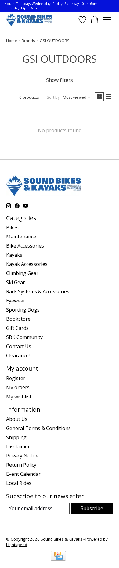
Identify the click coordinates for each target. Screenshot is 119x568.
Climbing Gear (22, 273)
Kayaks (14, 255)
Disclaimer (18, 446)
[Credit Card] (58, 556)
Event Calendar (23, 474)
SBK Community (24, 337)
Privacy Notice (22, 455)
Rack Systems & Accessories (37, 291)
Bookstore (18, 319)
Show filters (59, 80)
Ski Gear (15, 282)
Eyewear (15, 300)
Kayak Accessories (27, 264)
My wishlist (18, 396)
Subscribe (92, 508)
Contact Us (18, 346)
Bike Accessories (25, 245)
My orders (18, 387)
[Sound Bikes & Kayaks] (29, 19)
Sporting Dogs (23, 309)
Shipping (16, 437)
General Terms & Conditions (38, 428)
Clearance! (18, 355)
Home (11, 40)
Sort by (53, 97)
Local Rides (18, 483)
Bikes (12, 227)
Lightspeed (16, 544)
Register (15, 378)
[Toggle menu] (107, 20)
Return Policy (21, 464)
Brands (28, 40)
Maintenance (21, 236)
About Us (16, 419)
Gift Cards (17, 328)
